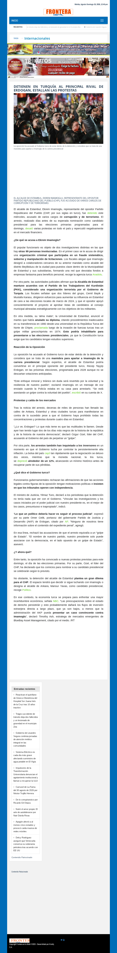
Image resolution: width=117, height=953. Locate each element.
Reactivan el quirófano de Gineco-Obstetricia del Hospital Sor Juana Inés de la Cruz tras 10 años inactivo (25, 701)
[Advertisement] (58, 172)
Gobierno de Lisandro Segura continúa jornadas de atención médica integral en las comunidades (25, 739)
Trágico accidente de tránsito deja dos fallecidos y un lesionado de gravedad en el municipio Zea (25, 720)
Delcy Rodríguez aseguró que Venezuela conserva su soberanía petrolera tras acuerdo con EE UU (25, 844)
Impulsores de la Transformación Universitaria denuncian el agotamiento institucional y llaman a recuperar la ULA (25, 774)
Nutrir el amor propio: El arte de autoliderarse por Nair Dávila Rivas (25, 812)
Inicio (14, 20)
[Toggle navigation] (102, 20)
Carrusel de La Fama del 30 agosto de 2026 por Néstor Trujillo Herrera (25, 790)
